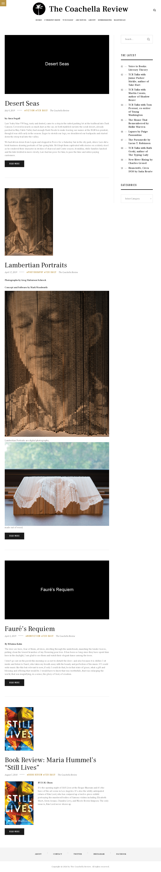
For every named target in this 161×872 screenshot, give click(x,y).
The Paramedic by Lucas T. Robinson (139, 141)
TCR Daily (42, 110)
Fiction (30, 110)
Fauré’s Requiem (30, 629)
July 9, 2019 (10, 110)
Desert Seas (22, 103)
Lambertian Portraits (36, 265)
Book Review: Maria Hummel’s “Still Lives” (50, 763)
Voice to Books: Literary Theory (138, 68)
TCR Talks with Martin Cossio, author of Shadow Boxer (139, 95)
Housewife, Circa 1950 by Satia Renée (140, 169)
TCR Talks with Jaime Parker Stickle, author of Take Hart (138, 79)
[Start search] (154, 10)
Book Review (35, 774)
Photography (35, 272)
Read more (14, 164)
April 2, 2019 (10, 636)
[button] (3, 3)
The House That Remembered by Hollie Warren (138, 123)
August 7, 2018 (11, 774)
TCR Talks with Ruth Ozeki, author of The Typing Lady (140, 151)
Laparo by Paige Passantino (138, 133)
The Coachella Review (59, 110)
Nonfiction (34, 636)
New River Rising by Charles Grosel (140, 161)
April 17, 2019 (11, 272)
